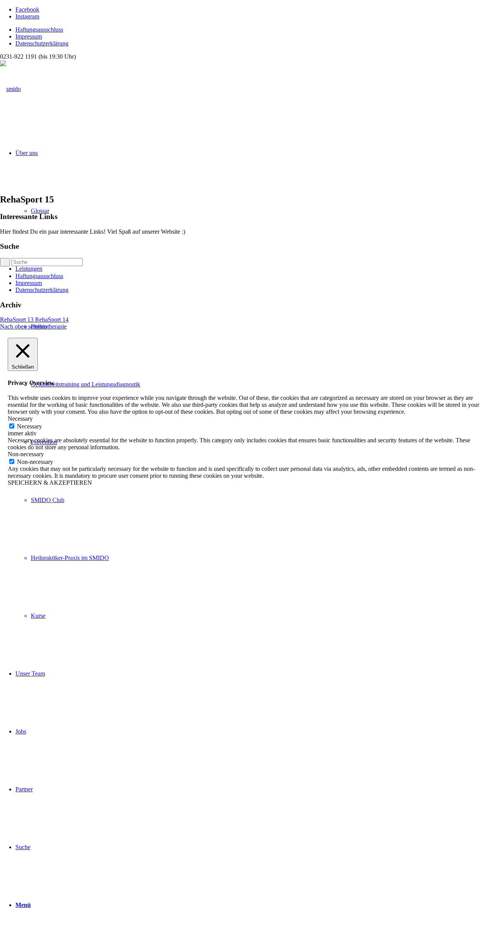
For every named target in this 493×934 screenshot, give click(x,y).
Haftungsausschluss (39, 29)
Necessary (29, 426)
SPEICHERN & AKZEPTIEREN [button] (50, 482)
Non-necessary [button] (26, 454)
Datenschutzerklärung (42, 43)
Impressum (28, 36)
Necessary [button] (20, 418)
